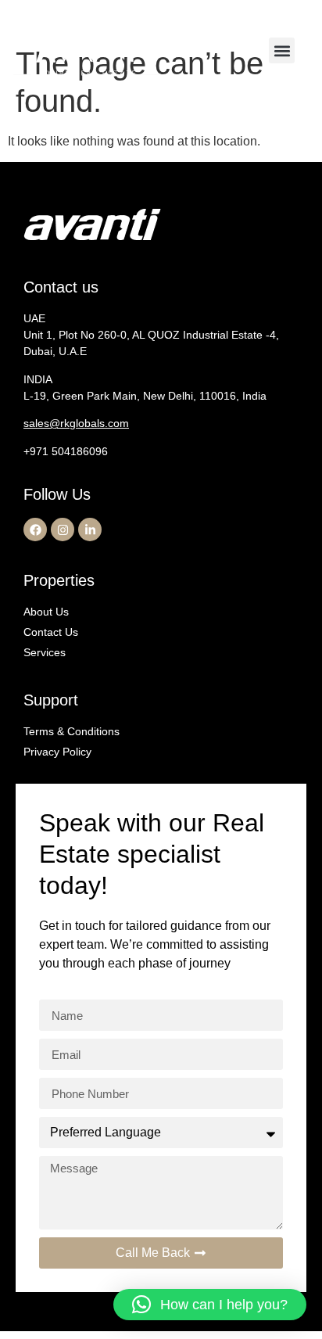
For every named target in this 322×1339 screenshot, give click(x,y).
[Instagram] (62, 529)
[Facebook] (35, 529)
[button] (282, 50)
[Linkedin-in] (90, 529)
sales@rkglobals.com (76, 423)
